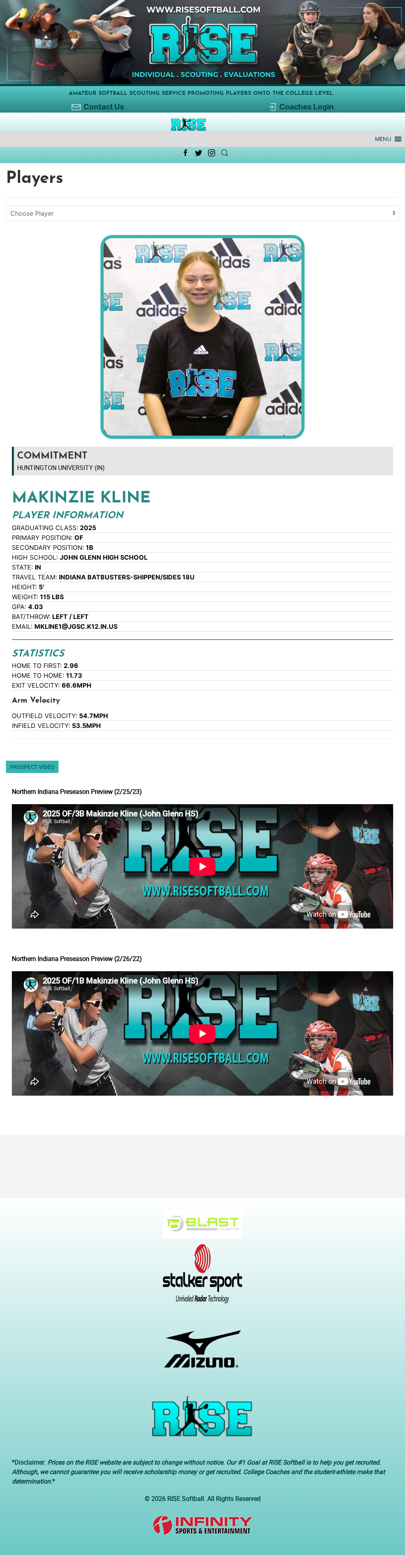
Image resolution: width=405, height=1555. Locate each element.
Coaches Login (306, 106)
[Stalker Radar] (199, 1277)
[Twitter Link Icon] (198, 153)
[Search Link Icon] (225, 153)
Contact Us (103, 106)
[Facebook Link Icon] (185, 153)
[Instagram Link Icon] (212, 153)
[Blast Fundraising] (199, 1228)
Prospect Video (32, 767)
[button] (383, 139)
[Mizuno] (199, 1352)
